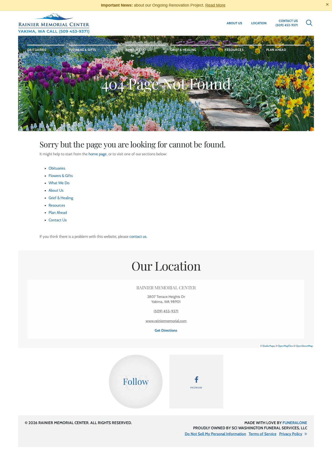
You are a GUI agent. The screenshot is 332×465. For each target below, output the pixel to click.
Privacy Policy (290, 434)
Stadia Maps (268, 345)
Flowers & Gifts (61, 175)
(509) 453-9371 (287, 25)
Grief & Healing (61, 198)
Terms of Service (262, 434)
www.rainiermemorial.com (166, 321)
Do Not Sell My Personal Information (215, 434)
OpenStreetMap (304, 345)
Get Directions (166, 330)
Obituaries (57, 168)
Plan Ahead (58, 212)
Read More (215, 5)
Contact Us (288, 20)
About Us (234, 23)
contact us (137, 236)
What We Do (59, 183)
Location (259, 23)
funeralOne (295, 422)
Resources (57, 205)
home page (98, 154)
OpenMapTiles (285, 345)
